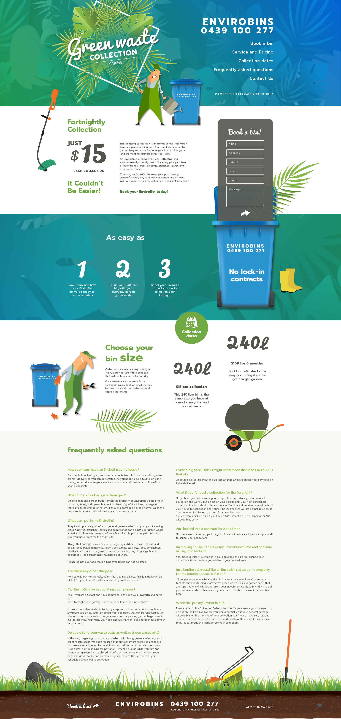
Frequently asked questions (244, 70)
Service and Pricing (253, 52)
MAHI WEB (267, 707)
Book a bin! (79, 705)
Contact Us (262, 78)
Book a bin (262, 43)
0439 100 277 (238, 30)
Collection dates (256, 61)
